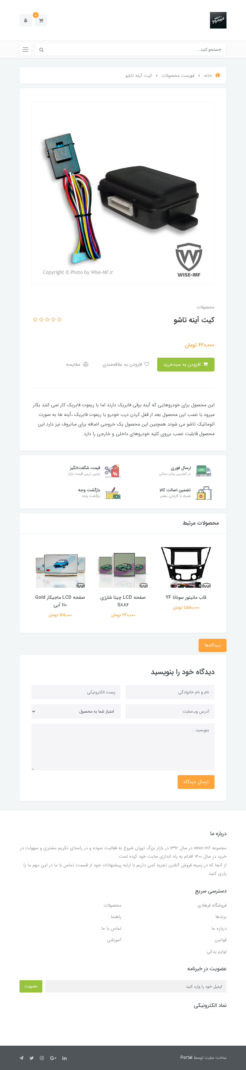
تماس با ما (111, 928)
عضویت (31, 986)
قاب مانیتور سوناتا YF (186, 597)
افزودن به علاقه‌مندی (123, 364)
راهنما (116, 916)
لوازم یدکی (216, 951)
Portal (186, 1057)
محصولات (113, 905)
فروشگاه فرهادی (211, 905)
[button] (41, 20)
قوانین (220, 940)
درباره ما (219, 928)
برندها (220, 916)
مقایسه (74, 364)
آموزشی (114, 940)
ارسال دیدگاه (196, 782)
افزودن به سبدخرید (182, 364)
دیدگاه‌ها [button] (212, 645)
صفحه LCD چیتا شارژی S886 (123, 601)
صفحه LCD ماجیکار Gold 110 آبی (60, 601)
